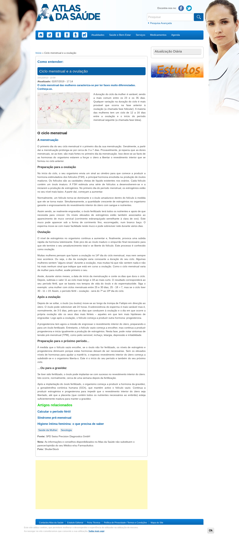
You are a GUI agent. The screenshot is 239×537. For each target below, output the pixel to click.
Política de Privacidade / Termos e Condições (125, 522)
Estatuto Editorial (75, 522)
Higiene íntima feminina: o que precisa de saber (70, 424)
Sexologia (66, 430)
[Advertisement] (91, 484)
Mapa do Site (157, 522)
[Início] (68, 13)
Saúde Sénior (75, 34)
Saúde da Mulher (58, 34)
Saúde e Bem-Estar (120, 34)
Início (38, 52)
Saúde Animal (84, 34)
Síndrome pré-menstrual (54, 417)
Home (40, 34)
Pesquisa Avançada (161, 23)
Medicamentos (158, 34)
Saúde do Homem (67, 34)
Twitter (189, 8)
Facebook (181, 8)
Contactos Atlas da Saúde (51, 522)
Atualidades (97, 34)
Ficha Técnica (93, 522)
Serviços (140, 34)
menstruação (49, 140)
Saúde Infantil (49, 34)
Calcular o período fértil (54, 411)
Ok (211, 530)
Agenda (175, 34)
